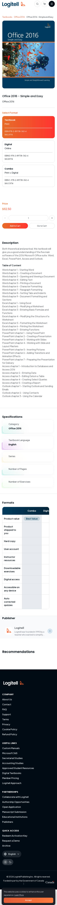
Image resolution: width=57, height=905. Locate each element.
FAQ (4, 709)
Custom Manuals (11, 748)
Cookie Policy (9, 729)
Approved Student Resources (18, 768)
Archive (6, 845)
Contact (6, 704)
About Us (7, 699)
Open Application (11, 806)
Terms (5, 719)
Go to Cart (42, 226)
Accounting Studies (12, 763)
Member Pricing (10, 778)
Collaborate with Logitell (15, 796)
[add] (52, 218)
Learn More (19, 895)
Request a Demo (11, 840)
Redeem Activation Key (14, 835)
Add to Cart (15, 226)
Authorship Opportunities (15, 801)
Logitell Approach (11, 783)
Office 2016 (19, 17)
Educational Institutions (14, 816)
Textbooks (7, 17)
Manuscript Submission (14, 811)
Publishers (7, 821)
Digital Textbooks (11, 773)
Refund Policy (9, 734)
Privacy (6, 724)
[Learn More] (49, 631)
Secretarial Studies (12, 758)
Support (6, 714)
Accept (28, 900)
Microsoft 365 (9, 753)
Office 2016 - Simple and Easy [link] (39, 17)
